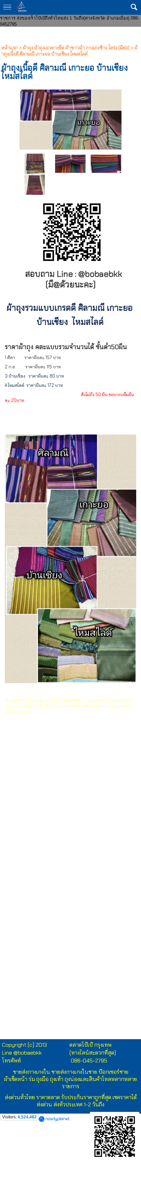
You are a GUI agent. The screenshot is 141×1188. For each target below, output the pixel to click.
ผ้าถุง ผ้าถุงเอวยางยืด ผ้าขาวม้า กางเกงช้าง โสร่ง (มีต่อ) (76, 48)
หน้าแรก (9, 48)
